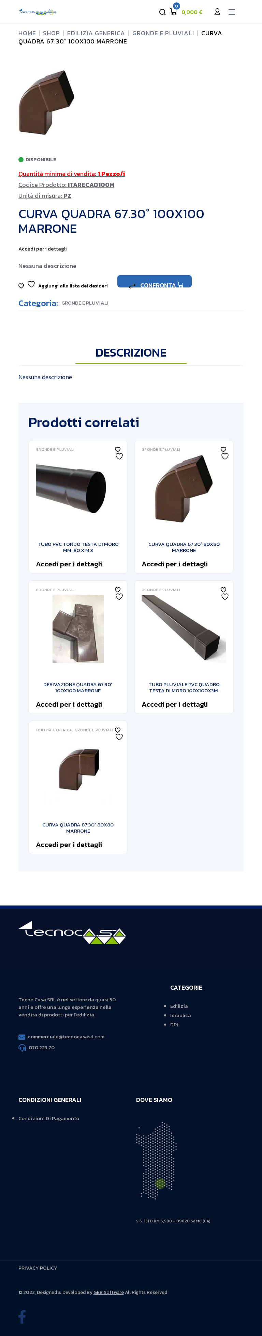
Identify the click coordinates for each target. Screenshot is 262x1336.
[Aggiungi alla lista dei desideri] (117, 449)
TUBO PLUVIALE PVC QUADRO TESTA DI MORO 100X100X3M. (184, 687)
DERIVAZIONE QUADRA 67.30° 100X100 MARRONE (78, 687)
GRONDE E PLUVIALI (84, 303)
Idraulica (180, 1015)
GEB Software (108, 1292)
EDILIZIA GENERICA (54, 730)
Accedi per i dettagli (42, 249)
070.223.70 (42, 1047)
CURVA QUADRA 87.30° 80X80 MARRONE (78, 828)
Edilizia (179, 1006)
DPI (174, 1024)
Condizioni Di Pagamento (48, 1118)
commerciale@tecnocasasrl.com (66, 1036)
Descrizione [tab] (131, 353)
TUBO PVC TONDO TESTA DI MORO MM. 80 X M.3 (78, 547)
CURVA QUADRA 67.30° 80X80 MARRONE (184, 547)
